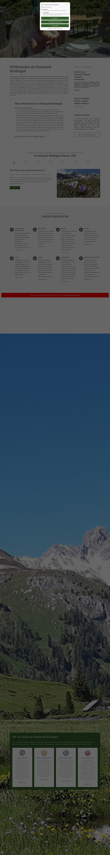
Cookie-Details (59, 28)
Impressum (55, 28)
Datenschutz (50, 28)
